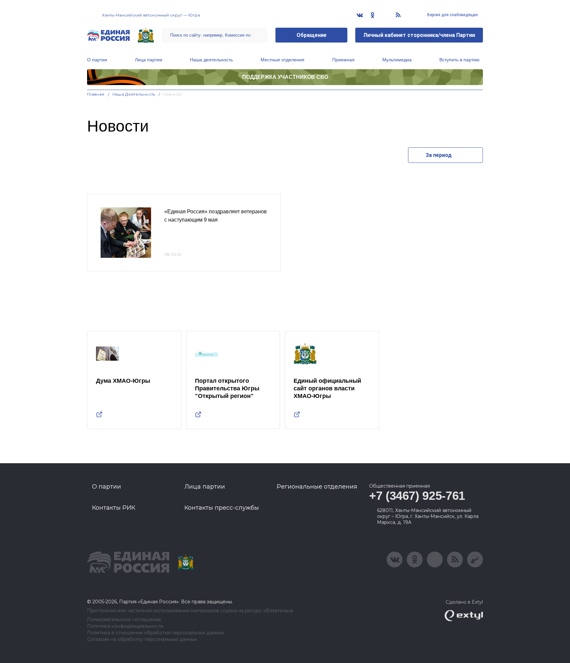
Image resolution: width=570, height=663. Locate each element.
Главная (96, 94)
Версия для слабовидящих (452, 15)
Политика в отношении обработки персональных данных (155, 633)
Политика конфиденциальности (125, 626)
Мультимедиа (397, 59)
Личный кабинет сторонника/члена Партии (419, 35)
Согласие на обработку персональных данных (142, 639)
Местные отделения (282, 59)
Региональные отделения (317, 486)
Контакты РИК (113, 507)
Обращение (312, 35)
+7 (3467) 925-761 (417, 495)
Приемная (343, 59)
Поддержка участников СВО (285, 77)
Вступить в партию (459, 59)
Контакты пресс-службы (221, 507)
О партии (97, 59)
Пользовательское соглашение (124, 619)
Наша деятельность (211, 59)
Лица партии (148, 59)
